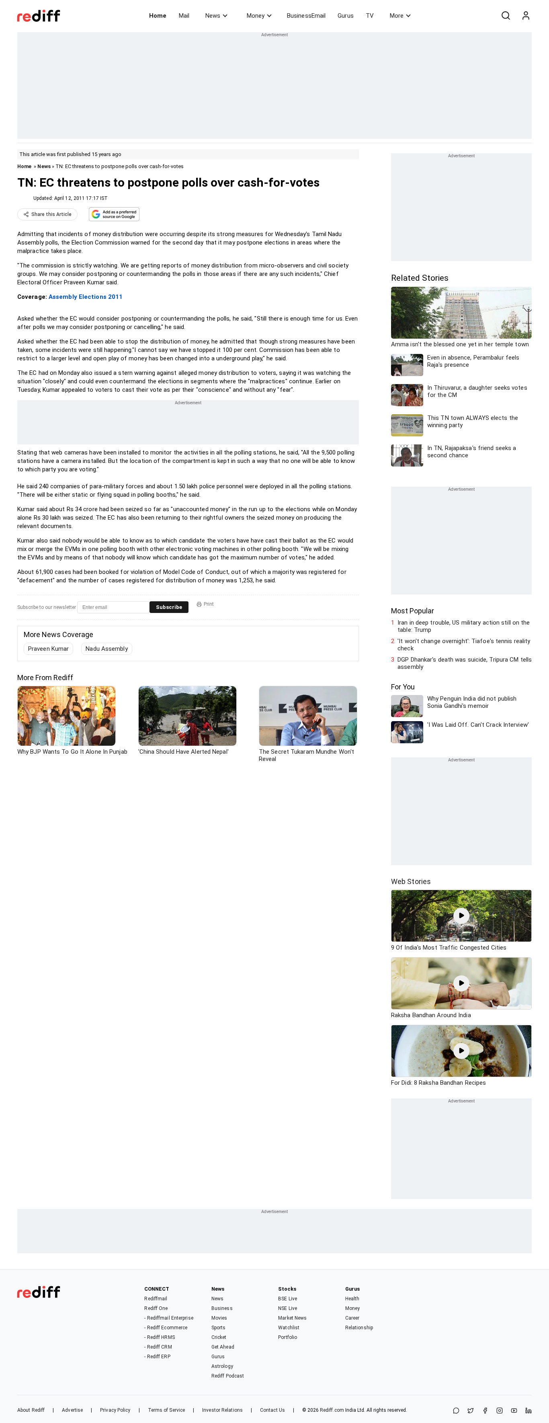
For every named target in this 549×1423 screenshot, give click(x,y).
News (212, 15)
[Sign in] (526, 15)
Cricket (219, 1337)
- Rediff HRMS (159, 1337)
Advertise (72, 1410)
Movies (219, 1318)
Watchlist (288, 1327)
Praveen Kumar (48, 648)
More (397, 15)
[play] (461, 916)
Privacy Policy (115, 1410)
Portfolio (287, 1337)
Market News (292, 1318)
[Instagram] (499, 1411)
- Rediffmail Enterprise (168, 1318)
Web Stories (411, 881)
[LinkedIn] (528, 1411)
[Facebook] (485, 1411)
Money (255, 15)
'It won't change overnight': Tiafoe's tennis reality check (463, 644)
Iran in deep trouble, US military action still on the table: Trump (463, 626)
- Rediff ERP (157, 1356)
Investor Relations (222, 1410)
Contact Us (272, 1410)
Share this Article (51, 214)
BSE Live (287, 1299)
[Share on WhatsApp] (456, 1411)
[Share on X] (470, 1411)
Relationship (359, 1327)
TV (370, 15)
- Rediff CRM (158, 1347)
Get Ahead (222, 1347)
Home (157, 15)
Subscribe (169, 607)
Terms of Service (166, 1410)
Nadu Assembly (106, 648)
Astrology (222, 1366)
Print (209, 604)
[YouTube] (514, 1411)
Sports (218, 1327)
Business (222, 1308)
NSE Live (287, 1308)
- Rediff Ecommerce (165, 1327)
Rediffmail (155, 1299)
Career (352, 1318)
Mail (184, 15)
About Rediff (31, 1410)
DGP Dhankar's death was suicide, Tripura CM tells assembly (464, 663)
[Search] (506, 15)
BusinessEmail (306, 15)
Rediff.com (332, 1410)
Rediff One (156, 1308)
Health (352, 1299)
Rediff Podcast (227, 1376)
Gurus (346, 15)
